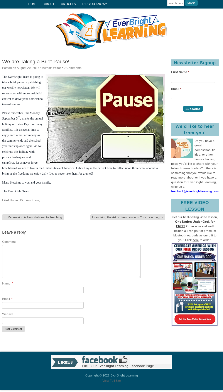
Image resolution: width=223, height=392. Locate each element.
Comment (9, 241)
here (196, 240)
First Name (180, 72)
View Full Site (111, 380)
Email (176, 88)
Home (32, 4)
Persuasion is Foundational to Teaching (33, 217)
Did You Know (29, 200)
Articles (68, 4)
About (49, 4)
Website (7, 314)
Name (7, 283)
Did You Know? (94, 4)
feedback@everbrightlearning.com (195, 191)
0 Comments (72, 67)
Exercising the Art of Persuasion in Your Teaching (128, 217)
